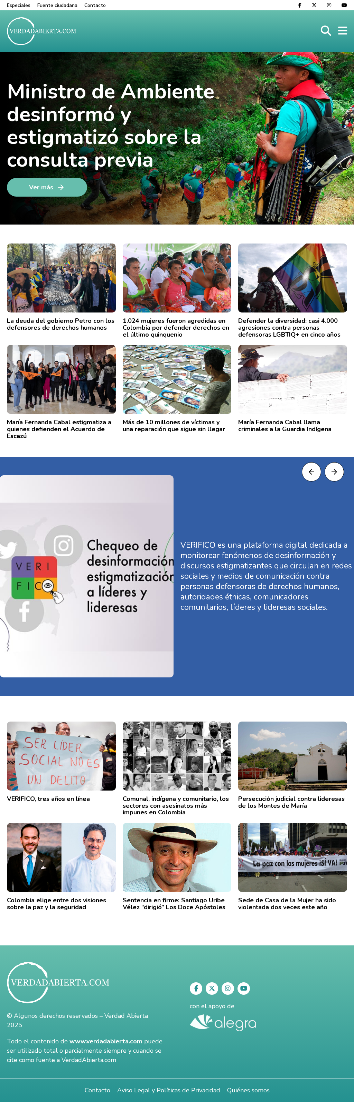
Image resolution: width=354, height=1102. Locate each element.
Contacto (95, 5)
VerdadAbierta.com (89, 1060)
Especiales (18, 5)
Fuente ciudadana (57, 5)
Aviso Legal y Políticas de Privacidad (168, 1090)
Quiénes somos (248, 1090)
